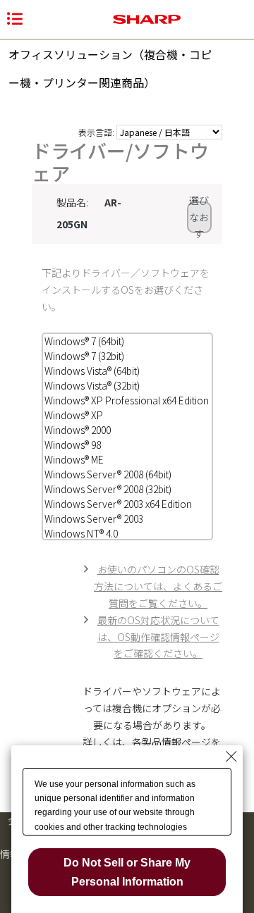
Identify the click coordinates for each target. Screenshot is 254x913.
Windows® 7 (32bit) (84, 356)
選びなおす (199, 217)
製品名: (72, 202)
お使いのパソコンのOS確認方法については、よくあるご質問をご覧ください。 (158, 586)
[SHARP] (146, 20)
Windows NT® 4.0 (81, 533)
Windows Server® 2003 (93, 518)
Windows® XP (73, 415)
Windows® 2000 (77, 430)
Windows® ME (74, 459)
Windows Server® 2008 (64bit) (107, 474)
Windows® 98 (72, 444)
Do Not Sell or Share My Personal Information (127, 872)
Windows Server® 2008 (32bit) (107, 489)
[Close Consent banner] (231, 756)
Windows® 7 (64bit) (84, 341)
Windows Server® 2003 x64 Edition (118, 504)
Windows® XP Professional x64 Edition (126, 400)
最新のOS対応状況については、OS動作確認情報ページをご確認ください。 (158, 637)
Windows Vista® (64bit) (92, 371)
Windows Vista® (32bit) (92, 385)
